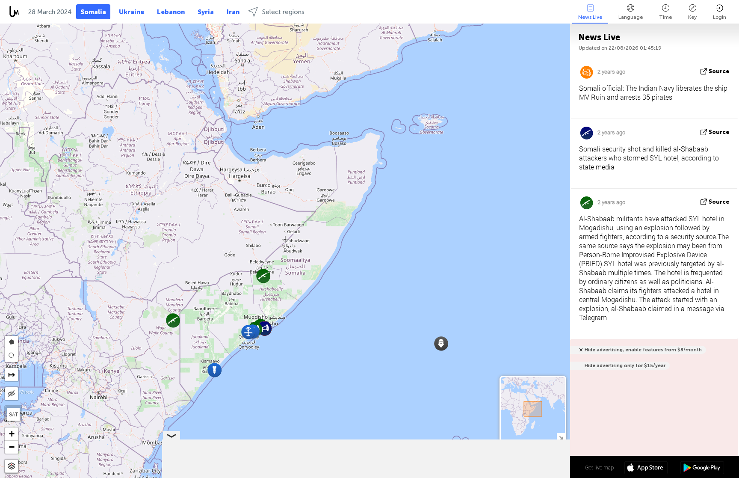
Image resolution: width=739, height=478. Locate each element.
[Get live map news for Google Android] (702, 468)
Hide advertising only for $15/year (625, 365)
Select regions (283, 12)
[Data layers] (11, 466)
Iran (233, 12)
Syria (206, 12)
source (719, 71)
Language (630, 17)
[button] (214, 370)
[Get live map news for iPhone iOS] (646, 468)
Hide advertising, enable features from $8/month (643, 350)
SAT (13, 414)
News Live (590, 17)
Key (692, 17)
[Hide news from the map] (11, 393)
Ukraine (131, 12)
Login (719, 17)
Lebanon (171, 12)
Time (665, 17)
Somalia (93, 12)
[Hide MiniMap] (561, 437)
